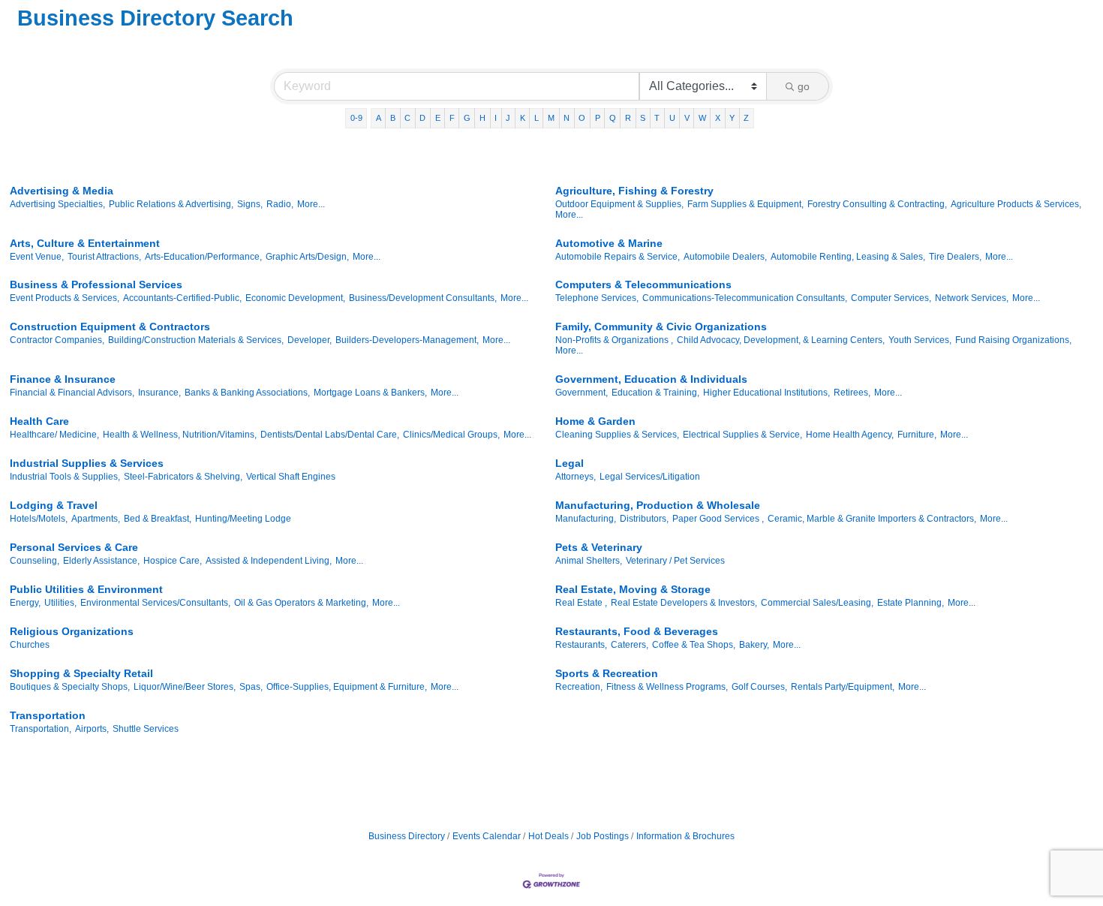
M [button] (551, 117)
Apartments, (95, 518)
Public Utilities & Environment (86, 589)
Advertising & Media (61, 191)
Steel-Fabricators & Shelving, (183, 476)
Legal (569, 463)
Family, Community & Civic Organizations (661, 327)
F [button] (452, 117)
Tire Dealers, (955, 256)
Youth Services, (919, 340)
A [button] (378, 117)
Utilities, (60, 602)
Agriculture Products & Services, (1016, 204)
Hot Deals (548, 836)
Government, (581, 392)
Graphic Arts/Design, (307, 256)
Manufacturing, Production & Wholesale (657, 505)
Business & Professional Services (96, 284)
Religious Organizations (72, 631)
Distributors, (644, 518)
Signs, (250, 204)
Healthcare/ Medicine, (54, 434)
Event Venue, (37, 256)
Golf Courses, (759, 687)
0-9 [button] (356, 117)
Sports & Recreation (606, 673)
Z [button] (746, 117)
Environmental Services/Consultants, (155, 602)
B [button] (392, 117)
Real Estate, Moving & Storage (633, 589)
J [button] (508, 117)
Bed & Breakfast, (157, 518)
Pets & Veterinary (598, 547)
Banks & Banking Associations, (247, 392)
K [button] (522, 117)
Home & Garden (595, 421)
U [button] (672, 117)
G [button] (467, 117)
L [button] (536, 117)
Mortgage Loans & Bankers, (370, 392)
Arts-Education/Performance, (203, 256)
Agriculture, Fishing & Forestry (634, 191)
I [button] (495, 117)
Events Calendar (486, 836)
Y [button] (732, 117)
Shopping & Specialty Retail (81, 673)
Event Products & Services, (64, 298)
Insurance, (159, 392)
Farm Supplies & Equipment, (745, 204)
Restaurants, (581, 645)
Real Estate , (581, 602)
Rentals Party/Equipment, (842, 687)
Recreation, (579, 687)
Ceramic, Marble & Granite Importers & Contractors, (872, 518)
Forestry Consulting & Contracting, (877, 204)
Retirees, (852, 392)
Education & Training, (655, 392)
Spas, (251, 687)
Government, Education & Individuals (651, 379)
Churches (30, 645)
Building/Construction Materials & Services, (196, 340)
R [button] (628, 117)
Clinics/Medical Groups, (451, 434)
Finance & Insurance (63, 379)
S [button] (642, 117)
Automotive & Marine (609, 243)
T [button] (657, 117)
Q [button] (612, 117)
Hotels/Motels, (39, 518)
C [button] (407, 117)
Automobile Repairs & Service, (617, 256)
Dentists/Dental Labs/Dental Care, (329, 434)
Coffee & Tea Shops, (693, 645)
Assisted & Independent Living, (269, 560)
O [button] (582, 117)
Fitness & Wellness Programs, (667, 687)
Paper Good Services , (718, 518)
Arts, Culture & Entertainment (85, 243)
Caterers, (629, 645)
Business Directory (406, 836)
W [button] (702, 117)
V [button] (687, 117)
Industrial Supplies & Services (87, 463)
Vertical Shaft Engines (290, 476)
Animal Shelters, (588, 560)
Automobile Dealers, (725, 256)
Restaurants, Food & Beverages (636, 631)
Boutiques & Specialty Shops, (70, 687)
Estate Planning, (910, 602)
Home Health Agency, (850, 434)
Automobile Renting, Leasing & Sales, (848, 256)
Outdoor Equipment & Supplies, (619, 204)
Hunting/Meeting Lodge (243, 518)
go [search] (804, 86)
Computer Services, (891, 298)
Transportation (48, 715)
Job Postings (602, 836)
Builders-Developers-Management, (407, 340)
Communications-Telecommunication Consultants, (744, 298)
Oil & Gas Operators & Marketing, (301, 602)
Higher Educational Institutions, (766, 392)
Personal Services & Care (74, 547)
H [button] (482, 117)
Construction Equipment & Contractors (110, 327)
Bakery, (754, 645)
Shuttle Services (146, 729)
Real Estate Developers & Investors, (684, 602)
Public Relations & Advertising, (171, 204)
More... (311, 204)
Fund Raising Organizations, (1013, 340)
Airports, (92, 729)
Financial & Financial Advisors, (72, 392)
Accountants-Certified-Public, (182, 298)
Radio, (279, 204)
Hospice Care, (172, 560)
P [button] (597, 117)
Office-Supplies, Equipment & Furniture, (346, 687)
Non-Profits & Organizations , (614, 340)
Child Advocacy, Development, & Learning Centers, (781, 340)
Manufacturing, (585, 518)
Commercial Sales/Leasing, (817, 602)
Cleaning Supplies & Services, (617, 434)
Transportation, (40, 729)
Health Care (39, 421)
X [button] (717, 117)
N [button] (567, 117)
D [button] (422, 117)
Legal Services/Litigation (650, 476)
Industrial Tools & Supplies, (65, 476)
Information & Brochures (685, 836)
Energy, (25, 602)
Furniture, (916, 434)
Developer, (309, 340)
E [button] (437, 117)
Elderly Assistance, (101, 560)
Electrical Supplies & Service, (742, 434)
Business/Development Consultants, (423, 298)
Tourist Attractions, (104, 256)
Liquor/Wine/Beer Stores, (185, 687)
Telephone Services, (597, 298)
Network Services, (971, 298)
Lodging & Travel (54, 505)
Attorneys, (575, 476)
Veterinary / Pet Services (675, 560)
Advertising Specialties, (57, 204)
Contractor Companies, (57, 340)
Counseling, (34, 560)
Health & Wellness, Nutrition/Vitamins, (180, 434)
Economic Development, (295, 298)
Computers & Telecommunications (643, 284)
